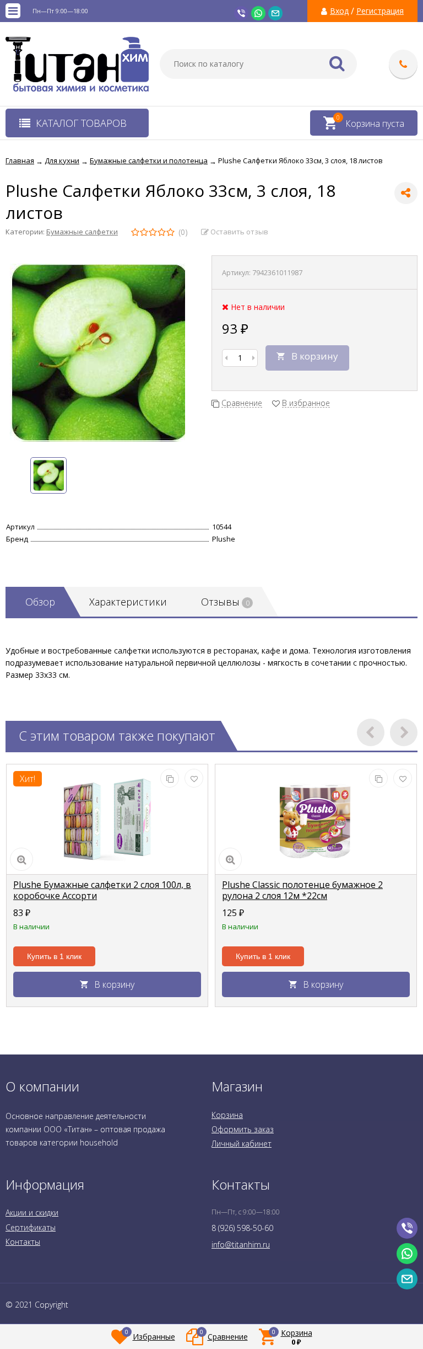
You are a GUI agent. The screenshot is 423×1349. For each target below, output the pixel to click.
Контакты (23, 1241)
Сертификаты (31, 1227)
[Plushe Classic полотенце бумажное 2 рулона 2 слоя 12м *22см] (315, 819)
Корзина (227, 1115)
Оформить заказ (243, 1129)
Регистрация (380, 11)
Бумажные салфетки (82, 232)
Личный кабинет (242, 1143)
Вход (339, 11)
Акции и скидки (32, 1212)
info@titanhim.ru (241, 1244)
